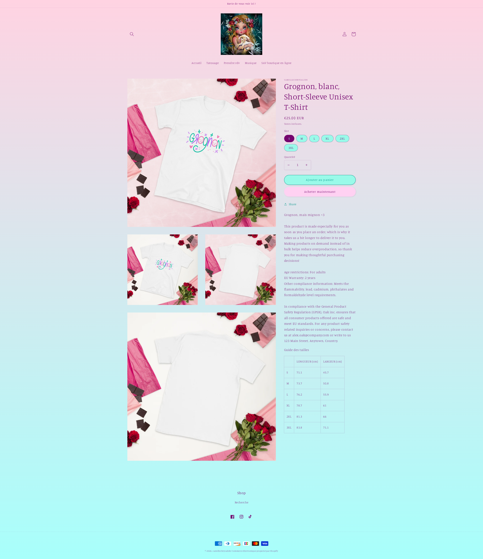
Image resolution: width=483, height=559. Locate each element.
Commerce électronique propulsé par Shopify (255, 551)
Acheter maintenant (320, 192)
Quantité (289, 156)
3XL (291, 147)
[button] (131, 34)
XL (327, 138)
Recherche (241, 502)
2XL (342, 138)
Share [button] (292, 204)
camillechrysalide (222, 551)
